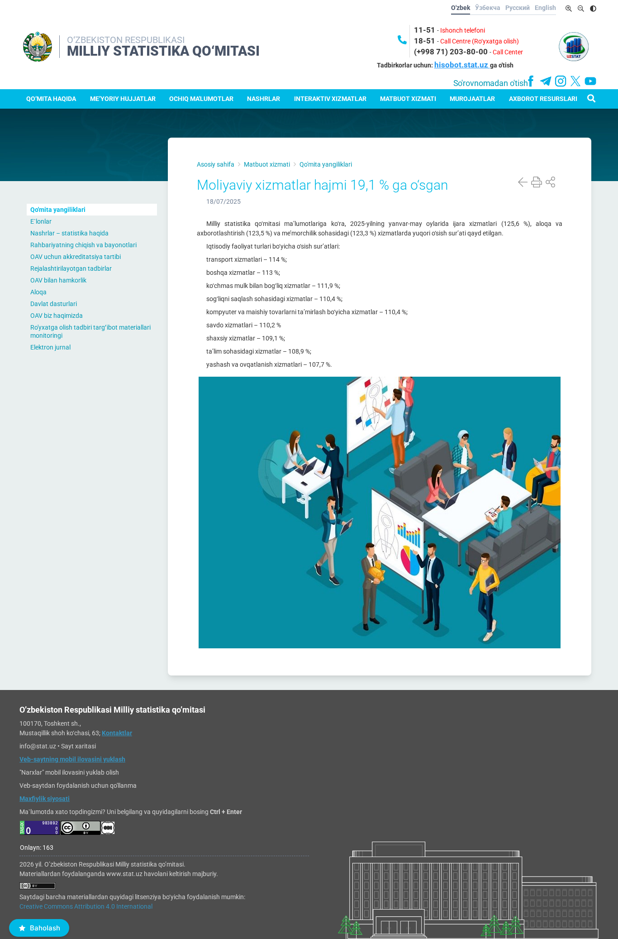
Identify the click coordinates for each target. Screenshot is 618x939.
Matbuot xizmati (408, 98)
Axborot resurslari (543, 98)
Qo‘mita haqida (51, 98)
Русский (517, 7)
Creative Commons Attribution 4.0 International (85, 906)
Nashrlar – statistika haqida (69, 233)
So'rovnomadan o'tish (490, 83)
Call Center (508, 52)
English (545, 7)
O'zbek (460, 7)
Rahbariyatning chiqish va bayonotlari (83, 245)
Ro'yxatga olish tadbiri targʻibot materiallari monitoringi (90, 331)
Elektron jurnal (50, 347)
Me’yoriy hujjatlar (123, 98)
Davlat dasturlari (53, 303)
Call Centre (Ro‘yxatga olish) (479, 41)
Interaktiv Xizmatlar (330, 98)
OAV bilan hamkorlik (58, 280)
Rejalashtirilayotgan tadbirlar (71, 268)
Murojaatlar (472, 98)
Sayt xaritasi (78, 746)
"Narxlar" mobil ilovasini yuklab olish (69, 772)
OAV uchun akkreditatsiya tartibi (75, 256)
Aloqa (38, 292)
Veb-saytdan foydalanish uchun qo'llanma (78, 785)
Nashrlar (263, 98)
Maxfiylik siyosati (44, 798)
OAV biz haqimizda (56, 315)
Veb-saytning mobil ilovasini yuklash (72, 759)
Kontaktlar (117, 733)
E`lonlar (41, 221)
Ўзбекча (487, 7)
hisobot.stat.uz (462, 64)
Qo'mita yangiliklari (58, 209)
